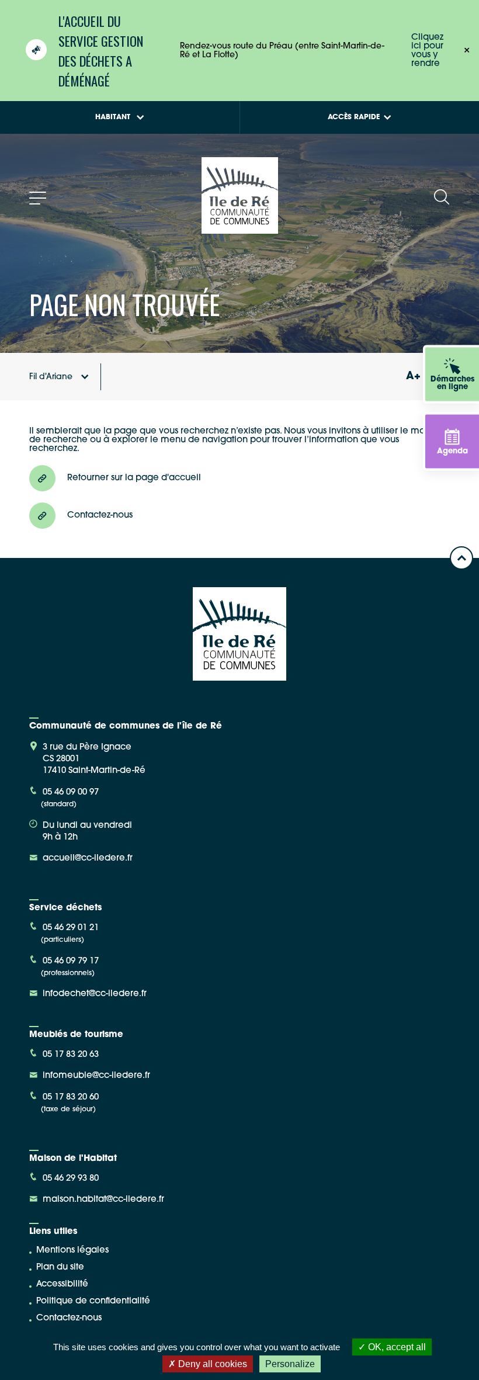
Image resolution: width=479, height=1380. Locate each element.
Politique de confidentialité (93, 1301)
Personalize (290, 1364)
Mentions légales (72, 1250)
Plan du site (60, 1267)
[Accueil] (240, 229)
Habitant (112, 117)
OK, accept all (396, 1347)
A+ (413, 377)
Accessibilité (62, 1284)
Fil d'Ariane (50, 377)
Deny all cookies (211, 1364)
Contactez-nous (69, 1318)
